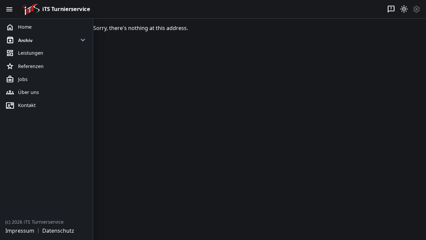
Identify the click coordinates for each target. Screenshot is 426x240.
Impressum (19, 230)
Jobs (17, 79)
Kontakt (21, 105)
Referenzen (25, 66)
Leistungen (24, 53)
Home (19, 27)
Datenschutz (58, 230)
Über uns (22, 92)
